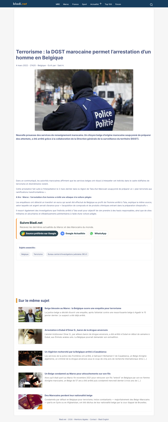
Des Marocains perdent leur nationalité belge (68, 395)
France (75, 4)
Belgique (42, 65)
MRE (58, 4)
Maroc (66, 4)
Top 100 (108, 4)
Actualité (94, 4)
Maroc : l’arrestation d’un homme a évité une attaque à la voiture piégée (57, 197)
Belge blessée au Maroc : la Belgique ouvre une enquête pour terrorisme (83, 308)
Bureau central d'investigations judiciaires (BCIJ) (67, 254)
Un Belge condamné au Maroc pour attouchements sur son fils (78, 373)
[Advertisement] (84, 28)
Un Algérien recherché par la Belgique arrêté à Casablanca (75, 351)
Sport (84, 4)
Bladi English (103, 419)
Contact (93, 419)
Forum (118, 4)
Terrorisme (38, 254)
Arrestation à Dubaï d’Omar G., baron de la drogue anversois (76, 330)
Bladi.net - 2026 (65, 419)
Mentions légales (81, 419)
